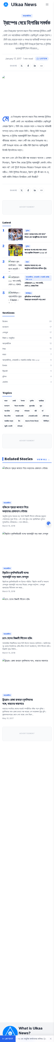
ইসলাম (23, 401)
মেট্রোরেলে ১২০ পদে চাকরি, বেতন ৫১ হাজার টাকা (34, 284)
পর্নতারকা (26, 411)
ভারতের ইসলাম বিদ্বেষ (31, 421)
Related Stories (18, 459)
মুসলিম (32, 401)
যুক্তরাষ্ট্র (32, 406)
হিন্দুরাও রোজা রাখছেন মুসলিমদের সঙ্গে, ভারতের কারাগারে (17, 702)
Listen (43, 58)
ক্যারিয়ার (41, 401)
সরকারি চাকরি (19, 416)
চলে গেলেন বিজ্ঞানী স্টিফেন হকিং (17, 638)
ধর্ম (42, 411)
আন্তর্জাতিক (27, 16)
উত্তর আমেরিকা (19, 406)
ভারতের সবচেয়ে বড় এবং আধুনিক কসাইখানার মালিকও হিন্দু (35, 267)
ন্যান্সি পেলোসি (8, 426)
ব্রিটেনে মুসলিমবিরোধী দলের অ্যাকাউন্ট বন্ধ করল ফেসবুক (15, 575)
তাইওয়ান (19, 426)
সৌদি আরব (45, 416)
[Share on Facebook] (28, 65)
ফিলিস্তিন (28, 293)
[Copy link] (41, 65)
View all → (43, 459)
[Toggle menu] (47, 4)
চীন (19, 421)
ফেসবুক (17, 411)
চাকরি (14, 401)
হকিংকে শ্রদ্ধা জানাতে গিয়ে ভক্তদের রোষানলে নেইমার (15, 509)
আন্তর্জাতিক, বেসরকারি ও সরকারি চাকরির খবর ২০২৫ (37, 278)
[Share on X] (21, 65)
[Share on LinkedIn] (35, 65)
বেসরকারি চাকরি (32, 416)
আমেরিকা (7, 411)
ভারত (27, 262)
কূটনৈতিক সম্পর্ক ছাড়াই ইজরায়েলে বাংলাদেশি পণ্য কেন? (35, 298)
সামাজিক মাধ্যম (8, 421)
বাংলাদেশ (6, 406)
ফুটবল (27, 231)
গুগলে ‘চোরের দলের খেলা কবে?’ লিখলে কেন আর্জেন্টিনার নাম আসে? (36, 235)
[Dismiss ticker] (50, 1038)
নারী (35, 411)
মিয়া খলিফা (7, 416)
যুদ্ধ (41, 406)
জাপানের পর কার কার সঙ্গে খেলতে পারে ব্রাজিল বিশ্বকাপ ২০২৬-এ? (36, 251)
